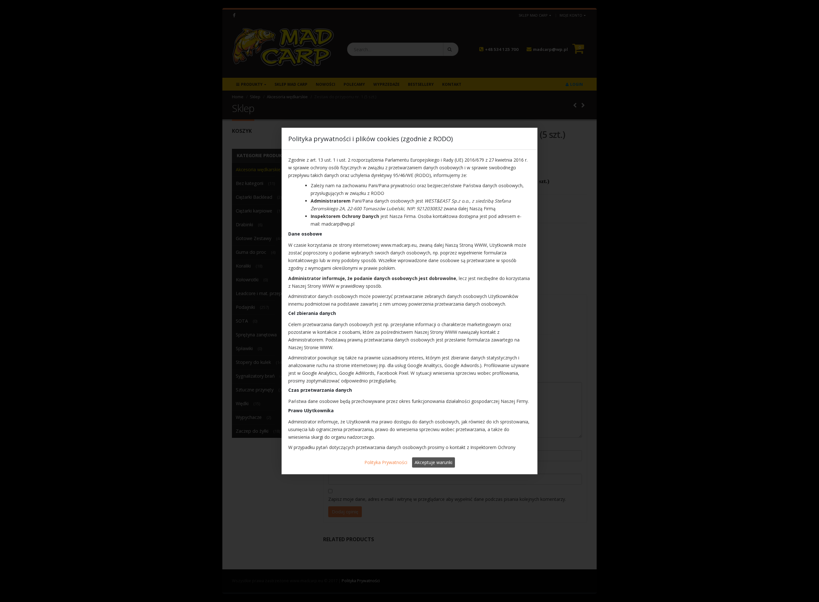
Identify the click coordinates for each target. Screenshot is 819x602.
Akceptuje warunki (433, 462)
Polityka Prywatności (385, 462)
